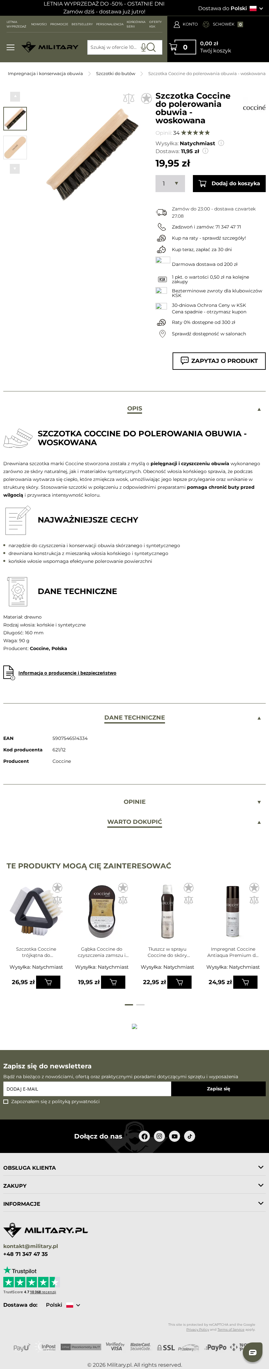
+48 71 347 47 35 (25, 1254)
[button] (15, 97)
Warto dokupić (134, 821)
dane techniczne (134, 717)
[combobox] (124, 47)
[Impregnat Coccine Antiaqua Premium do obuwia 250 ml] (233, 914)
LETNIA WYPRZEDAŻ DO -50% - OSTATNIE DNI (104, 4)
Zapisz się (218, 1089)
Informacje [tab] (21, 1204)
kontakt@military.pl (30, 1246)
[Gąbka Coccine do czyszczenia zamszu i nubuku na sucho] (102, 914)
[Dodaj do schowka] (146, 98)
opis (134, 408)
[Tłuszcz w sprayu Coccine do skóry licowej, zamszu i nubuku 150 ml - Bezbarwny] (167, 914)
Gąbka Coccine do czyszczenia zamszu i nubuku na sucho (102, 952)
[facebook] (144, 1136)
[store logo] (50, 47)
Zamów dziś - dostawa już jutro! (104, 12)
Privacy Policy (197, 1329)
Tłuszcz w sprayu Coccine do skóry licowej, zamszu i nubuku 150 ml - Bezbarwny (167, 952)
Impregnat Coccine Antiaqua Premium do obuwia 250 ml (233, 952)
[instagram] (159, 1136)
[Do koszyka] (48, 982)
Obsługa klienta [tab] (29, 1168)
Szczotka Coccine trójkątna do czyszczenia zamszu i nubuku (36, 952)
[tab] (134, 409)
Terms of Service (230, 1329)
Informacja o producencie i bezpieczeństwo (67, 673)
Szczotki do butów (115, 73)
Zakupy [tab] (15, 1186)
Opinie (135, 801)
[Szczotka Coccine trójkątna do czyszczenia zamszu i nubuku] (36, 914)
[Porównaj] (128, 98)
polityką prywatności (76, 1101)
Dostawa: (167, 151)
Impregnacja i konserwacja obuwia (45, 73)
